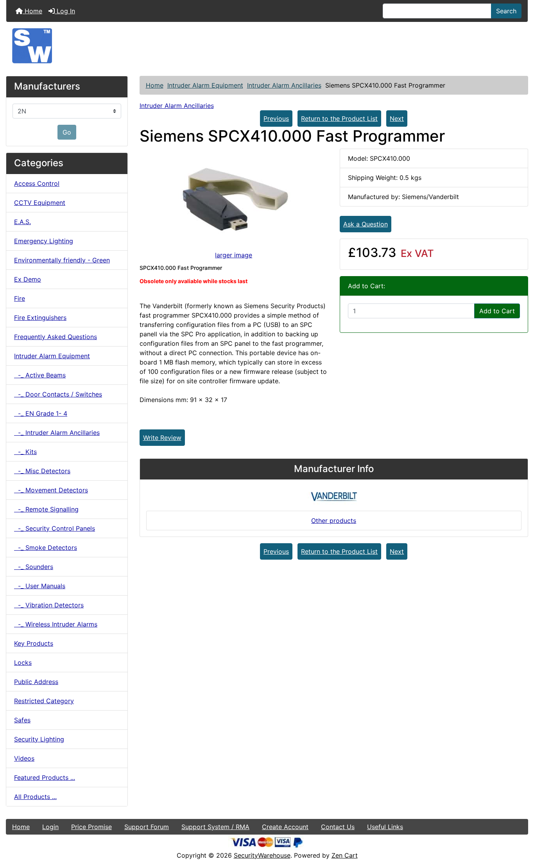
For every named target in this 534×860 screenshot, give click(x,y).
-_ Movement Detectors (51, 490)
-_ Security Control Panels (54, 528)
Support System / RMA (215, 827)
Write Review (162, 438)
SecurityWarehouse (262, 855)
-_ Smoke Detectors (45, 547)
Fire (19, 298)
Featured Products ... (44, 777)
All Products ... (35, 797)
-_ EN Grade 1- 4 (40, 413)
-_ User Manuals (39, 586)
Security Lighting (39, 739)
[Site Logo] (267, 45)
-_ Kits (25, 452)
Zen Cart (345, 855)
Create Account (285, 827)
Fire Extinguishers (40, 317)
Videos (24, 758)
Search (506, 11)
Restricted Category (44, 701)
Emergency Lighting (43, 241)
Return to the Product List (339, 118)
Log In (65, 11)
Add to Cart (497, 311)
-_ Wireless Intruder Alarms (55, 624)
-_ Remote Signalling (46, 509)
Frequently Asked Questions (55, 337)
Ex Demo (27, 279)
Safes (22, 720)
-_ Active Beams (40, 375)
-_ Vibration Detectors (49, 605)
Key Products (33, 643)
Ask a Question (365, 224)
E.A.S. (22, 222)
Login (50, 827)
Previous (276, 118)
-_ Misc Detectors (42, 471)
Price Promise (91, 827)
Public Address (36, 682)
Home (32, 11)
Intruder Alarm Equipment (205, 85)
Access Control (36, 183)
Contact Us (338, 827)
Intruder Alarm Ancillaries (284, 85)
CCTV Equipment (39, 202)
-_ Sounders (33, 567)
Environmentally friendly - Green (62, 260)
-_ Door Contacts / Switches (58, 394)
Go (67, 132)
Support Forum (146, 827)
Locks (23, 662)
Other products (333, 520)
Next (397, 118)
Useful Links (385, 827)
